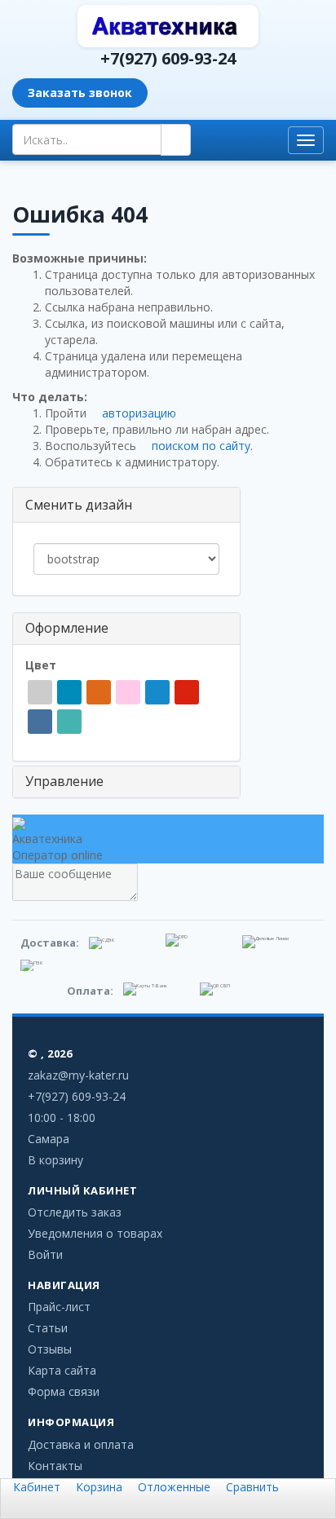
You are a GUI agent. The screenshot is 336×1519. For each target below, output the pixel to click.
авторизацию (137, 413)
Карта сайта (62, 1370)
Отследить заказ (75, 1212)
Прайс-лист (59, 1306)
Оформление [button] (66, 628)
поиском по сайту (199, 445)
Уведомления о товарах (95, 1233)
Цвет (42, 665)
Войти (45, 1254)
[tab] (126, 628)
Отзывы (50, 1349)
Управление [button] (64, 781)
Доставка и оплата (81, 1444)
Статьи (48, 1328)
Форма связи (63, 1391)
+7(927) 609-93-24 (168, 58)
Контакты (55, 1465)
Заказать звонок (80, 92)
